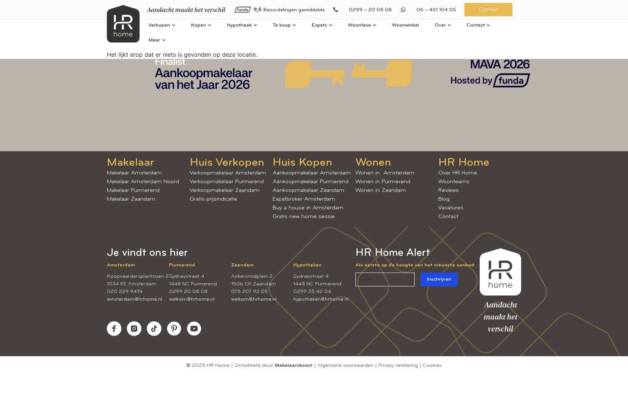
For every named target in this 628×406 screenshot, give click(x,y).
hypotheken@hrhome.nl (321, 299)
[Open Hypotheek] (255, 25)
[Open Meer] (163, 40)
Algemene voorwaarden (345, 365)
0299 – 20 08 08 (370, 10)
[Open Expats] (330, 25)
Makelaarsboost (294, 365)
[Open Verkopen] (173, 25)
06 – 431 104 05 (436, 10)
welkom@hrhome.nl (191, 299)
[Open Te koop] (294, 25)
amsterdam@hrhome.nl (134, 299)
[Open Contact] (488, 25)
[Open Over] (449, 25)
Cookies (432, 365)
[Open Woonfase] (374, 25)
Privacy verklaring (398, 365)
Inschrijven (439, 279)
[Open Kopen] (209, 25)
